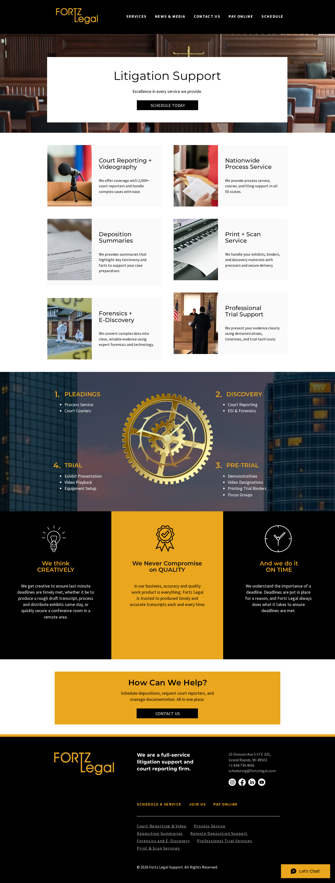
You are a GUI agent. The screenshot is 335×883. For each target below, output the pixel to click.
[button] (136, 16)
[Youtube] (261, 782)
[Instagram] (232, 782)
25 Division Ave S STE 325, (250, 754)
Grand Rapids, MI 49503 (248, 759)
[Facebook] (242, 782)
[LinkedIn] (252, 782)
